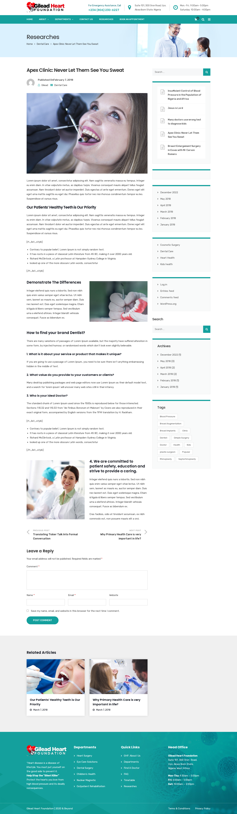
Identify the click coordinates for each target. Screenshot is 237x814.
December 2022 (169, 192)
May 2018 (165, 198)
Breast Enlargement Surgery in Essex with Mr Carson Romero (184, 150)
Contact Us (86, 19)
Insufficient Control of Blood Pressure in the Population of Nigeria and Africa (184, 95)
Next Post (120, 534)
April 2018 (165, 205)
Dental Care (43, 44)
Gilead (44, 85)
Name (31, 595)
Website (113, 595)
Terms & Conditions (179, 808)
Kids (189, 445)
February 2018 (168, 218)
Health (176, 445)
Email (72, 595)
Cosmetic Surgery (170, 244)
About (42, 19)
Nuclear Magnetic (86, 780)
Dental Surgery (85, 767)
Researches (106, 19)
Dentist (163, 438)
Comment (33, 566)
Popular (186, 452)
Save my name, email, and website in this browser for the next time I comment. (75, 610)
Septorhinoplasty (187, 459)
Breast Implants (168, 430)
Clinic (185, 430)
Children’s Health (86, 774)
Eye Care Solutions (87, 761)
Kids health (166, 264)
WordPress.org (168, 303)
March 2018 (166, 211)
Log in (163, 284)
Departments (63, 19)
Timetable (129, 780)
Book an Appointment (132, 19)
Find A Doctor (131, 767)
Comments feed (169, 297)
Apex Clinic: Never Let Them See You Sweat (183, 135)
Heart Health (167, 257)
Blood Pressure (167, 416)
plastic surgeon (167, 452)
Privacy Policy (202, 808)
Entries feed (167, 291)
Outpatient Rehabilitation (91, 786)
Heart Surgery (84, 755)
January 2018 (167, 224)
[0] (195, 20)
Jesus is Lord (175, 108)
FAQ (126, 774)
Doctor (163, 445)
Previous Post (55, 534)
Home (30, 19)
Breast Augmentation (170, 423)
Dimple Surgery (181, 438)
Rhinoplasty (166, 459)
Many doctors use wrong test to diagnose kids (184, 121)
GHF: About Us (132, 755)
